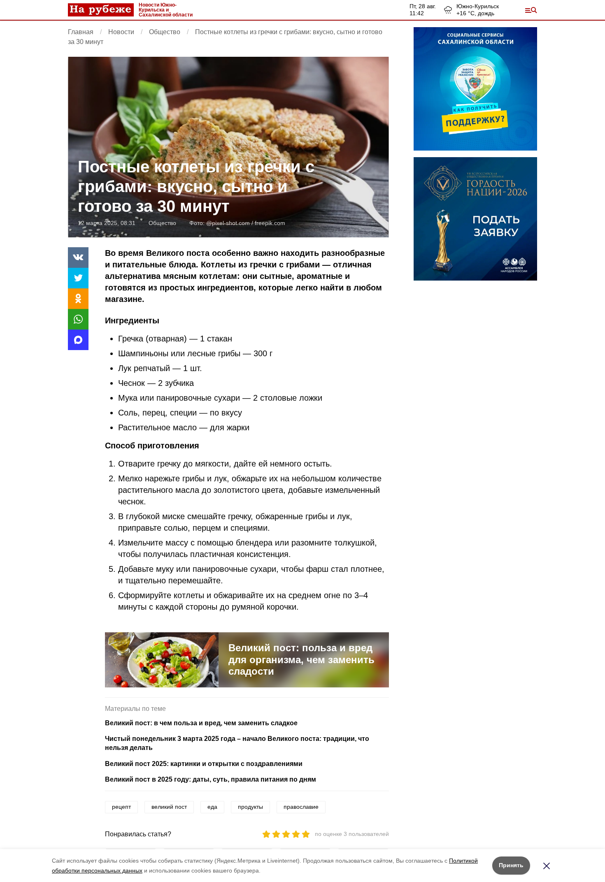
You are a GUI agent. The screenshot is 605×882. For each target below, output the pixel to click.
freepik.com (270, 223)
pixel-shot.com (231, 223)
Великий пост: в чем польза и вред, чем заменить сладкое (201, 723)
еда (212, 806)
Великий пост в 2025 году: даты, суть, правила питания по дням (210, 779)
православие (301, 806)
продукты (250, 806)
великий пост (169, 806)
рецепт (121, 806)
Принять (511, 865)
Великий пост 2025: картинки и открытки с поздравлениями (203, 763)
